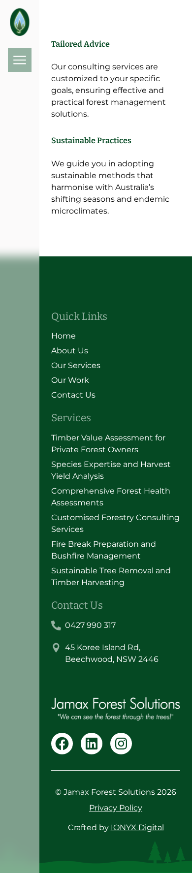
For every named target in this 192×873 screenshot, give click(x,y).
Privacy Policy (115, 807)
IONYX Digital (137, 827)
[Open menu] (20, 60)
